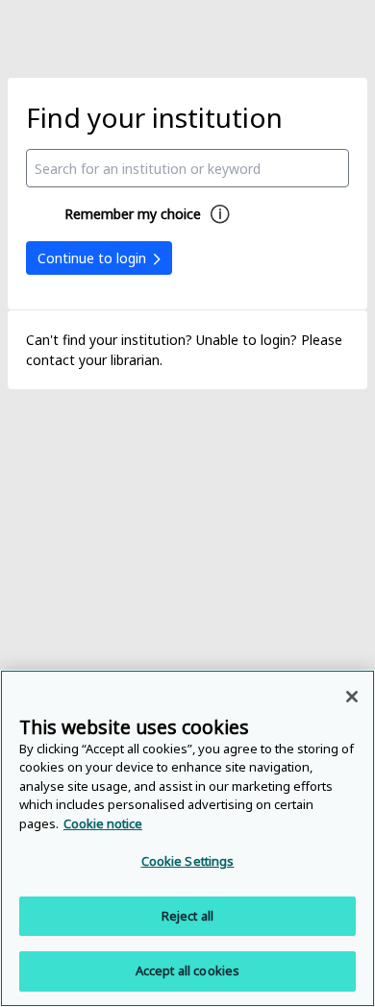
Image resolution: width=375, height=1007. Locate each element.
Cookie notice (102, 823)
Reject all (187, 915)
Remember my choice (132, 214)
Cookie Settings (188, 861)
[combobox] (188, 168)
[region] (187, 838)
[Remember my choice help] (220, 214)
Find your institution (154, 117)
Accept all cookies (187, 970)
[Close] (352, 696)
